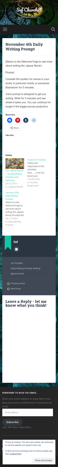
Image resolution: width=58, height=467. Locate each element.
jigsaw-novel (17, 273)
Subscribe (12, 422)
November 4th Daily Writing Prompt (24, 47)
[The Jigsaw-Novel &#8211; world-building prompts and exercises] (14, 163)
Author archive (16, 249)
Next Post (16, 288)
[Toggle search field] (53, 29)
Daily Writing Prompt (21, 268)
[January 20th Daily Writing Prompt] (16, 209)
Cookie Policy (16, 454)
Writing (36, 268)
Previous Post (18, 283)
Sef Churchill (29, 10)
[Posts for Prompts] (38, 172)
